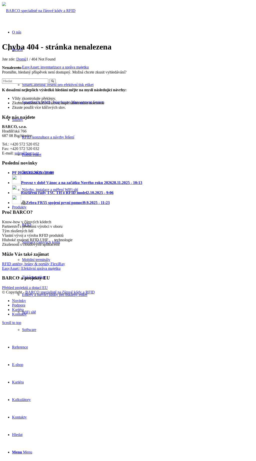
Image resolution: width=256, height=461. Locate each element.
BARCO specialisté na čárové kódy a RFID (60, 292)
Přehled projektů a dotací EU (25, 288)
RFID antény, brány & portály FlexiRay (33, 264)
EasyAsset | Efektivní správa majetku (31, 268)
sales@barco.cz (26, 153)
